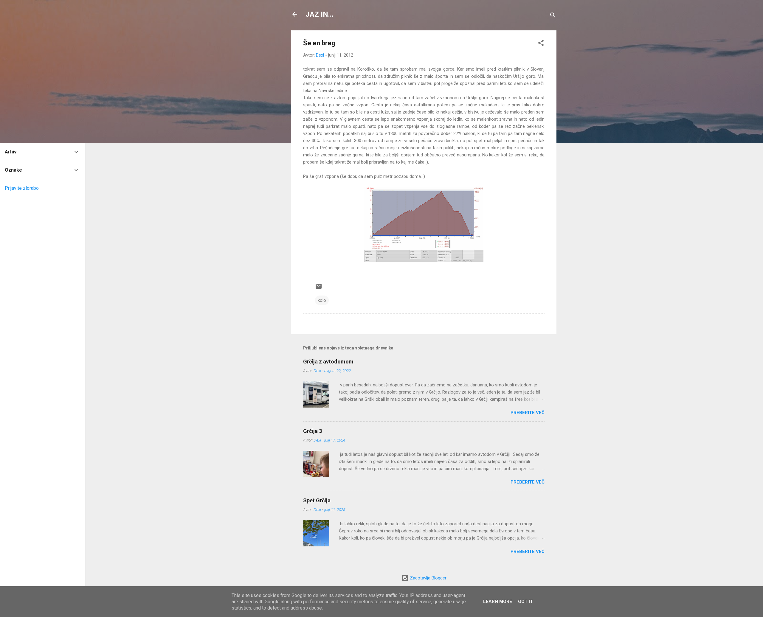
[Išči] (552, 16)
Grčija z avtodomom (328, 361)
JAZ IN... (319, 14)
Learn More (497, 601)
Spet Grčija (317, 500)
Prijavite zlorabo (22, 188)
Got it (525, 601)
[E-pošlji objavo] (318, 288)
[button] (541, 44)
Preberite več (528, 412)
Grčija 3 (312, 431)
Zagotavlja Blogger (427, 578)
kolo (322, 300)
